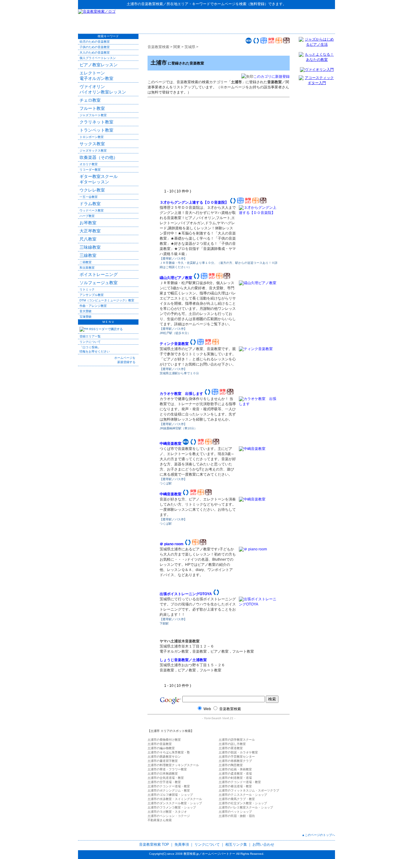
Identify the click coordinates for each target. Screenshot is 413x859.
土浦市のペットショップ (235, 811)
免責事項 (181, 844)
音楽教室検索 (152, 4)
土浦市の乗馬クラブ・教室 (237, 799)
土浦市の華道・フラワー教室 (167, 769)
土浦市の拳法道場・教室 (235, 786)
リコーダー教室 (90, 169)
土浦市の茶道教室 (231, 748)
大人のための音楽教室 (95, 52)
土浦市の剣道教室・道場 (235, 777)
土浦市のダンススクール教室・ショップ (175, 803)
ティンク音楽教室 (174, 344)
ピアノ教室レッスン (99, 64)
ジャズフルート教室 (93, 115)
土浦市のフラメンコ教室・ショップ (172, 807)
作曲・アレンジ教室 (93, 305)
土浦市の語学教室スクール (237, 739)
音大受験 (86, 311)
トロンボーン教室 (92, 137)
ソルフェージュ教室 (99, 282)
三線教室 (88, 255)
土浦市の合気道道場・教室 (166, 777)
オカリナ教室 (89, 164)
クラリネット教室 (96, 122)
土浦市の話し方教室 (232, 744)
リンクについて (90, 341)
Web (207, 709)
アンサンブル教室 (92, 295)
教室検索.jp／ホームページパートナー (209, 853)
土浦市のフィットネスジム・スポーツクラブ (249, 790)
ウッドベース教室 (92, 210)
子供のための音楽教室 (95, 47)
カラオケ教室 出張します (181, 394)
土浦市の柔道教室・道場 (235, 773)
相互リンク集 (236, 844)
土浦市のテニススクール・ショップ (243, 794)
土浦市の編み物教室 (161, 748)
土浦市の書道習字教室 (163, 760)
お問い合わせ (263, 844)
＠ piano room (172, 544)
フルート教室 (92, 108)
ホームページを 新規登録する (124, 360)
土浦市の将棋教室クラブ (235, 760)
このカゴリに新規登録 (271, 76)
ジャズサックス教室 (93, 150)
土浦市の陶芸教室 (231, 765)
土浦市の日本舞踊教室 (163, 773)
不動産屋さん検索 (160, 820)
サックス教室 (92, 143)
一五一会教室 (89, 196)
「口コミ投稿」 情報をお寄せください (95, 349)
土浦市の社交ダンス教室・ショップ (243, 803)
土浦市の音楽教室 (160, 744)
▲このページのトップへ (318, 835)
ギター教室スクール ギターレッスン (99, 179)
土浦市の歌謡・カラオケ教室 (238, 752)
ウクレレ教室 (92, 190)
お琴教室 (88, 222)
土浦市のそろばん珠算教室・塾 (169, 752)
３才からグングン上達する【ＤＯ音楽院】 (194, 202)
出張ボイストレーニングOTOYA (186, 594)
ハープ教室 (87, 216)
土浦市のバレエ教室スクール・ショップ (246, 807)
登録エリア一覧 (90, 336)
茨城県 (189, 47)
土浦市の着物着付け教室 (164, 739)
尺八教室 (88, 239)
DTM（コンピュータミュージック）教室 (107, 300)
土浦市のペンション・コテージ (169, 816)
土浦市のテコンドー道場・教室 (240, 782)
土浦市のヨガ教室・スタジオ (167, 811)
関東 (176, 47)
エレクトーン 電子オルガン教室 (96, 75)
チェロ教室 (90, 100)
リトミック (87, 289)
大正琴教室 (90, 230)
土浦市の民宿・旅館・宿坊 (237, 816)
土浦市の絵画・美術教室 (235, 769)
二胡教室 (86, 262)
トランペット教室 (96, 130)
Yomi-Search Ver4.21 (218, 718)
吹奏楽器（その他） (99, 157)
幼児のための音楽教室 (95, 41)
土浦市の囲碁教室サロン (164, 756)
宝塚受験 (86, 316)
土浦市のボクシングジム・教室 (169, 790)
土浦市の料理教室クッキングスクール (173, 765)
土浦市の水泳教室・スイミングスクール (175, 799)
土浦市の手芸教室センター (237, 756)
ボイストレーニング (99, 274)
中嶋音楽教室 (170, 443)
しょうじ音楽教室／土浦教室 (183, 660)
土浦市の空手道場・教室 (164, 782)
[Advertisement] (264, 21)
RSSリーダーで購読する (105, 329)
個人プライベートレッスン (98, 58)
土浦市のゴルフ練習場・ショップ (170, 794)
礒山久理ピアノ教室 (176, 278)
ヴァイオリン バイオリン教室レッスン (103, 89)
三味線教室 (90, 247)
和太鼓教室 (87, 267)
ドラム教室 (90, 203)
